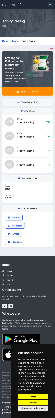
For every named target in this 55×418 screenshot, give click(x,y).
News (9, 284)
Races (10, 275)
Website (15, 217)
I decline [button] (33, 402)
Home (5, 41)
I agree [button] (33, 396)
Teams (15, 41)
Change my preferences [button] (33, 408)
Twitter (15, 233)
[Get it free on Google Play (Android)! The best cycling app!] (21, 339)
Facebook (16, 241)
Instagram (16, 225)
